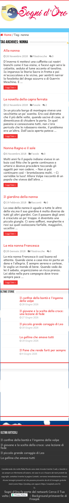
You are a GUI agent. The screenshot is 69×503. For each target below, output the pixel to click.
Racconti (36, 202)
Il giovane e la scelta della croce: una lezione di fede (42, 312)
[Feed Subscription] (68, 43)
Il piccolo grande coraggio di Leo (41, 324)
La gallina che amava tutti (37, 337)
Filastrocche (40, 56)
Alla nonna (12, 50)
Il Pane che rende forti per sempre (43, 350)
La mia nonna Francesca (21, 245)
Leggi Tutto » (10, 87)
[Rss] (34, 488)
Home (7, 34)
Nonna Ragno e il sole (19, 147)
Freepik (34, 499)
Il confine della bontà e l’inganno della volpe (41, 299)
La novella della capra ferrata (25, 99)
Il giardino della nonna (21, 196)
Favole (36, 105)
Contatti (35, 476)
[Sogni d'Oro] (34, 12)
